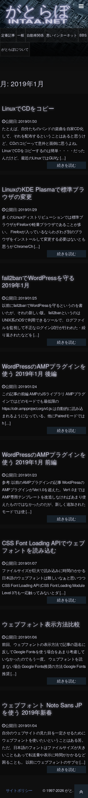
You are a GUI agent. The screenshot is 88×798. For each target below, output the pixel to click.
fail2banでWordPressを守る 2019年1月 (38, 281)
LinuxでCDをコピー (28, 108)
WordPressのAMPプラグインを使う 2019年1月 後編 (44, 370)
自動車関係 (35, 35)
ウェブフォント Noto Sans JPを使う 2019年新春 (42, 708)
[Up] (81, 791)
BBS (83, 35)
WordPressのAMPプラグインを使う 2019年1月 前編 (44, 458)
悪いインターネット (61, 35)
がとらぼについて (15, 49)
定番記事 (8, 35)
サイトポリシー (19, 790)
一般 (20, 35)
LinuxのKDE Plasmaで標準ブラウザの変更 (43, 193)
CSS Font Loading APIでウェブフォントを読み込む (43, 546)
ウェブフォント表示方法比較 (41, 624)
